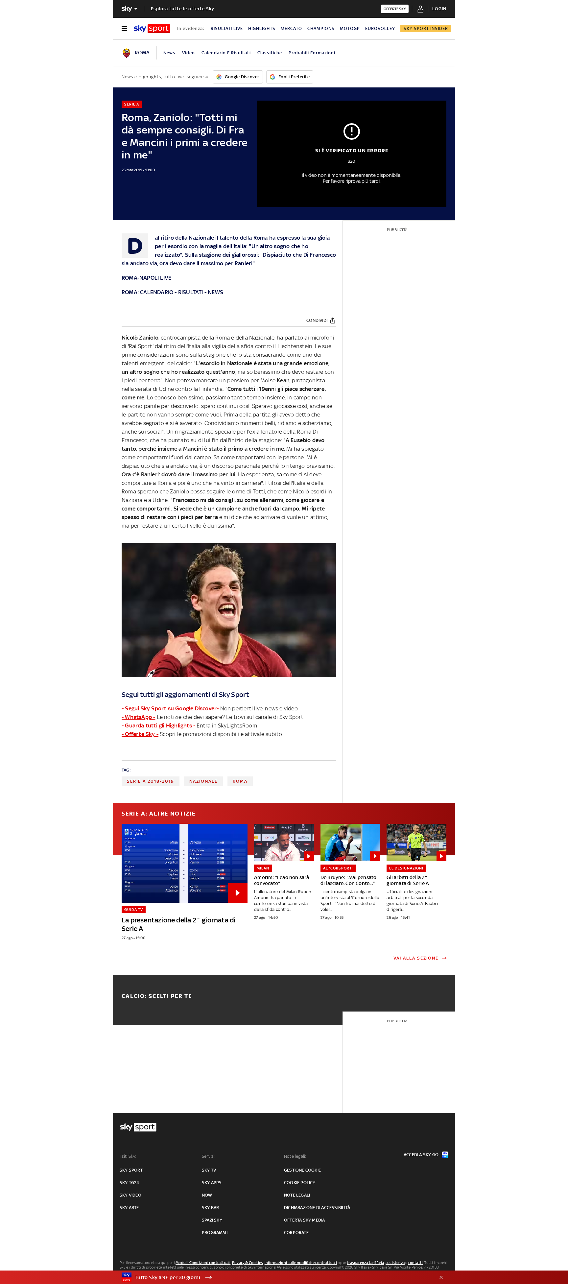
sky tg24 (129, 1182)
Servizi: (209, 1156)
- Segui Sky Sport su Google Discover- (170, 708)
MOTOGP (350, 28)
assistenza (395, 1262)
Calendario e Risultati (226, 52)
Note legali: (295, 1156)
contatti (415, 1262)
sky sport (131, 1170)
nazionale (203, 781)
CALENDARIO (156, 292)
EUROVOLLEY (380, 28)
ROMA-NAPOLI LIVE (146, 277)
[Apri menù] (124, 28)
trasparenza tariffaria (365, 1262)
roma (240, 781)
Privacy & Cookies (247, 1262)
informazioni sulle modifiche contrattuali (301, 1262)
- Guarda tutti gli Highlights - (158, 725)
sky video (130, 1195)
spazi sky (212, 1220)
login (439, 8)
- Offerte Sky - (140, 734)
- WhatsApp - (138, 717)
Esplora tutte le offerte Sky (182, 8)
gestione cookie (302, 1170)
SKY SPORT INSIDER (426, 28)
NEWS (215, 292)
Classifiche (269, 52)
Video (188, 52)
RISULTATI (190, 292)
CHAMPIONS (321, 28)
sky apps (212, 1182)
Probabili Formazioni (312, 52)
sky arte (129, 1207)
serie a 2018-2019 (150, 781)
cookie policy (300, 1182)
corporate (296, 1232)
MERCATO (291, 28)
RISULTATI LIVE (227, 28)
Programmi (214, 1232)
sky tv (209, 1170)
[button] (274, 1277)
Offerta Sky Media (304, 1220)
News (169, 52)
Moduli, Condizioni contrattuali (203, 1262)
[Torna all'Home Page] (152, 28)
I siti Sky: (128, 1156)
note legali (297, 1195)
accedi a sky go (421, 1154)
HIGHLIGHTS (261, 28)
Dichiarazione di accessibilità (317, 1207)
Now (207, 1195)
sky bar (210, 1207)
